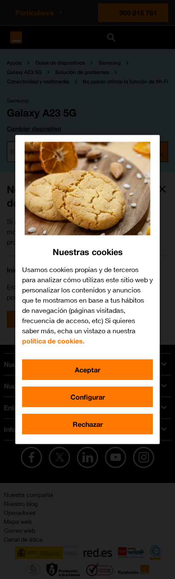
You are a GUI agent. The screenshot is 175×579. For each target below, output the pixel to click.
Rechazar (88, 424)
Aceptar (87, 369)
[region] (87, 289)
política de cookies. (53, 340)
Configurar (88, 396)
